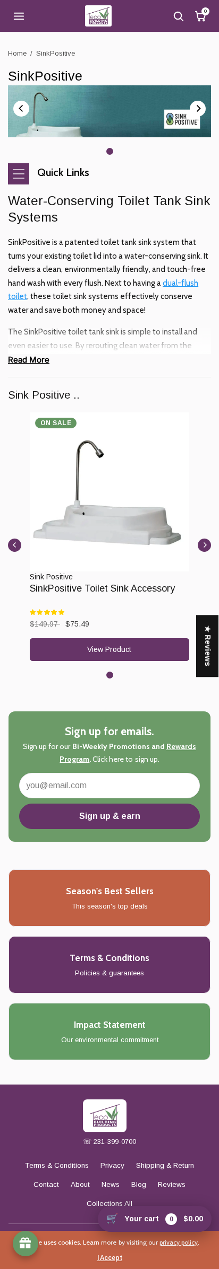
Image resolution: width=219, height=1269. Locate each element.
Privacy (112, 1165)
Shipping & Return (165, 1165)
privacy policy (178, 1242)
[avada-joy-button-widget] (25, 1243)
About (80, 1184)
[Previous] (21, 109)
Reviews (172, 1184)
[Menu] (18, 16)
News (111, 1184)
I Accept (109, 1258)
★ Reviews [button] (208, 645)
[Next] (198, 109)
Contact (46, 1184)
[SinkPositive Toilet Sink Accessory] (109, 491)
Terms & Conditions (57, 1165)
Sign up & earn (109, 816)
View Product (109, 649)
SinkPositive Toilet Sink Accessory (102, 588)
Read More (28, 360)
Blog (138, 1184)
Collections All (109, 1204)
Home (17, 53)
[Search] (178, 16)
